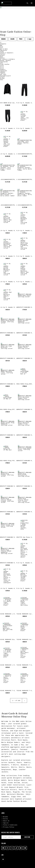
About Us (6, 821)
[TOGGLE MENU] (32, 3)
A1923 (3, 780)
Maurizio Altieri (9, 789)
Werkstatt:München (15, 794)
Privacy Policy (8, 827)
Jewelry (27, 762)
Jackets (11, 762)
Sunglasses (6, 769)
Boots (29, 767)
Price (20, 39)
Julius (25, 783)
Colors (12, 39)
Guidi (3, 783)
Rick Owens (23, 740)
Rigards (16, 792)
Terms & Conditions (10, 825)
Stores (5, 819)
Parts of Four (25, 789)
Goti (30, 780)
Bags (15, 769)
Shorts (22, 767)
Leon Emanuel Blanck (13, 787)
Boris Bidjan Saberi (10, 742)
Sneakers (5, 765)
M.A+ (27, 787)
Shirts (14, 767)
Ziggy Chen (16, 797)
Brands (3, 39)
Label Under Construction (13, 785)
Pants (19, 762)
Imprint (6, 823)
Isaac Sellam (14, 783)
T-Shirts (15, 765)
